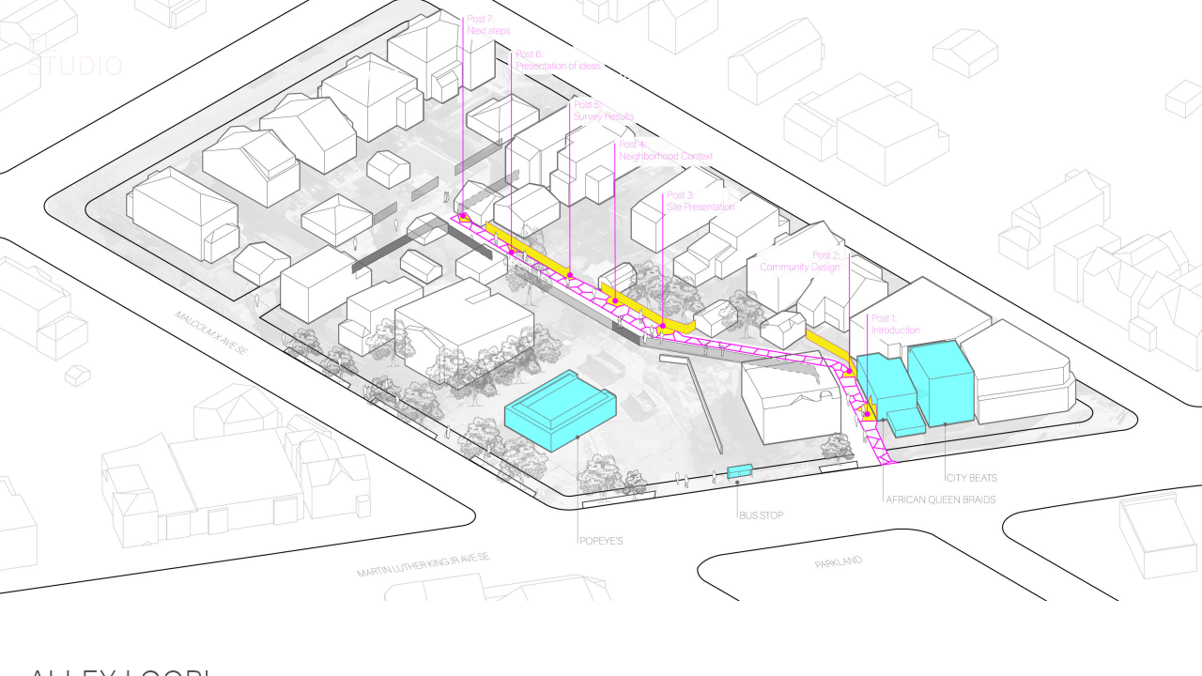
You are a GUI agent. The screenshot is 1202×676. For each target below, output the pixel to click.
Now (900, 76)
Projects (623, 76)
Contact (1143, 76)
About (376, 76)
